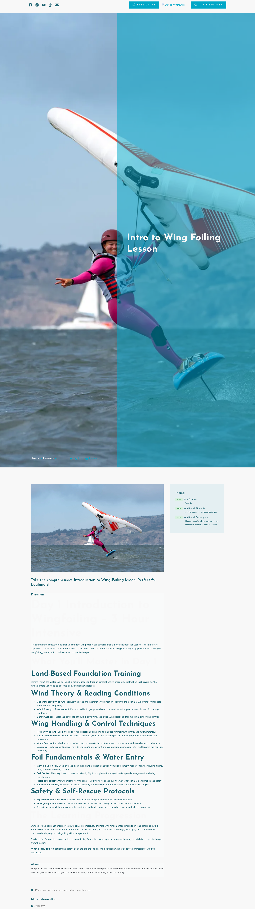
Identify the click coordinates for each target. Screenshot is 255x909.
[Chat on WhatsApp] (173, 4)
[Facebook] (30, 5)
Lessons (48, 458)
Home (35, 458)
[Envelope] (57, 5)
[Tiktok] (50, 5)
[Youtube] (44, 5)
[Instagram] (37, 5)
